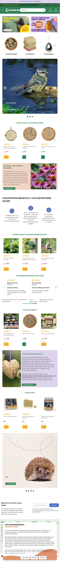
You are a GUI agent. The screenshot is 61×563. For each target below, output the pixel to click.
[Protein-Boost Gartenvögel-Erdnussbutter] (49, 403)
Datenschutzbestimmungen (38, 510)
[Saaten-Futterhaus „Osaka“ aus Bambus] (49, 245)
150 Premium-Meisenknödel (47, 333)
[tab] (27, 116)
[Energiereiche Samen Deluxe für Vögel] (30, 134)
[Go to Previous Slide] (5, 45)
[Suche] (44, 10)
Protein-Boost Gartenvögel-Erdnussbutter (47, 417)
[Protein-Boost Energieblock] (11, 403)
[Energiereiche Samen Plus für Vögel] (49, 134)
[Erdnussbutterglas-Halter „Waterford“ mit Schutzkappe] (30, 245)
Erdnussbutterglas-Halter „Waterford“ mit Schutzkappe (29, 259)
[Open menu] (2, 10)
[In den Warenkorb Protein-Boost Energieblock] (6, 427)
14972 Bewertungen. (33, 300)
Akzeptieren (25, 558)
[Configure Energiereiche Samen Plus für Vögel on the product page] (43, 157)
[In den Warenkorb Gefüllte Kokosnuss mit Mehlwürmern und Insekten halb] (6, 157)
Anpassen (34, 558)
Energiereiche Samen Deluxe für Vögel (29, 147)
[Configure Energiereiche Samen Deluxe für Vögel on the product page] (24, 157)
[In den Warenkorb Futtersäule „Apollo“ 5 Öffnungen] (6, 269)
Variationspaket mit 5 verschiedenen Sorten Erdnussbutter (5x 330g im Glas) (11, 334)
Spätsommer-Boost (26, 1)
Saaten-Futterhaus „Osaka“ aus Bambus (47, 259)
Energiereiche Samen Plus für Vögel (48, 147)
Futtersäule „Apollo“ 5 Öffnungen (9, 259)
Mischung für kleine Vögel (28, 333)
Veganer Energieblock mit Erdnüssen (28, 417)
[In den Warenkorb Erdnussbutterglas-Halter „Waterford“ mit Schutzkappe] (25, 269)
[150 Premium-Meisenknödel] (49, 321)
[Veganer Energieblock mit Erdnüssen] (30, 403)
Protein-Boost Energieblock (10, 416)
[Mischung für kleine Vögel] (30, 321)
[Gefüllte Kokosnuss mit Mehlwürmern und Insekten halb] (11, 134)
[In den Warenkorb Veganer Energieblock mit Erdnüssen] (25, 427)
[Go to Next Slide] (54, 45)
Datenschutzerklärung (19, 553)
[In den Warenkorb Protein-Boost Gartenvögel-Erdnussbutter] (43, 427)
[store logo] (12, 10)
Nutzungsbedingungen (53, 510)
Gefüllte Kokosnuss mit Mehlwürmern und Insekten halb (10, 147)
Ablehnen (42, 558)
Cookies (29, 551)
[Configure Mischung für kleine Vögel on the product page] (24, 344)
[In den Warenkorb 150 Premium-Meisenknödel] (43, 344)
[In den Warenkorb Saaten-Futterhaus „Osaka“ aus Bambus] (43, 269)
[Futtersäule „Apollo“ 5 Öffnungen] (11, 245)
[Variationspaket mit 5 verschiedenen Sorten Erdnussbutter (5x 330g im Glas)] (11, 321)
